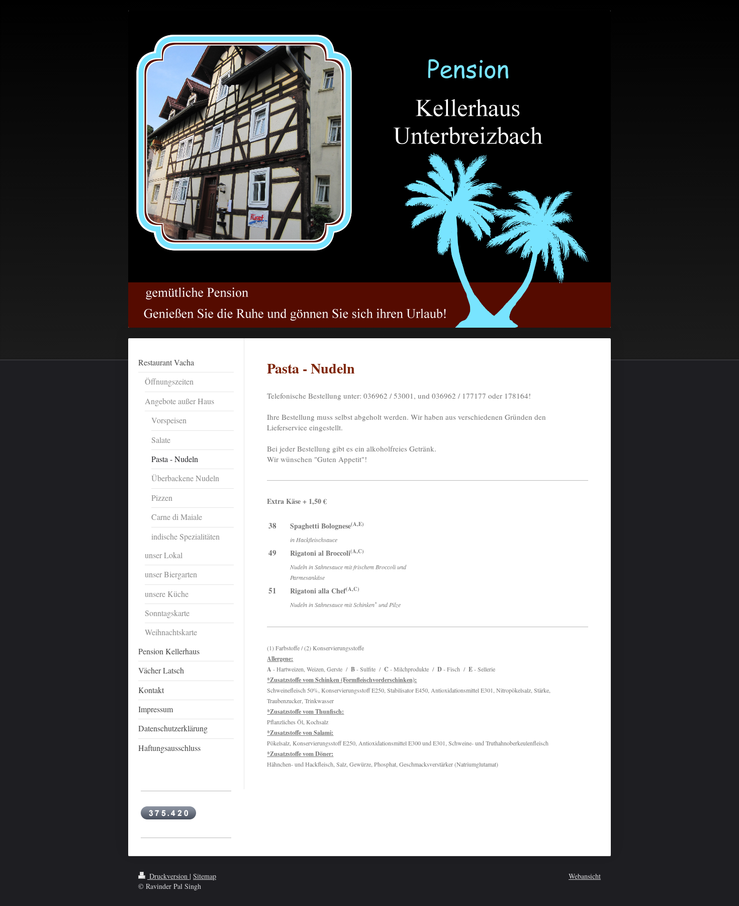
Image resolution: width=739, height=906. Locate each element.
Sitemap (204, 876)
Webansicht (585, 876)
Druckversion (168, 876)
